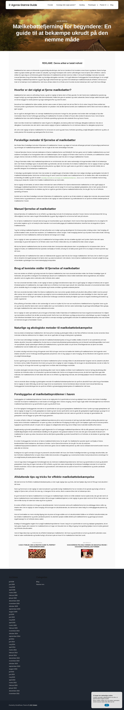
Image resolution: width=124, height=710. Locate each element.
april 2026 (12, 590)
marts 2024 (13, 650)
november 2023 (14, 661)
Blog (111, 5)
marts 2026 (13, 593)
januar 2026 (13, 598)
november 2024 (14, 631)
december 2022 (14, 691)
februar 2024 (13, 653)
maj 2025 (12, 620)
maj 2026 (12, 587)
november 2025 (14, 603)
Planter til (103, 5)
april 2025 (12, 623)
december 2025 (14, 601)
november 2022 (14, 693)
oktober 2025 (13, 606)
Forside (50, 5)
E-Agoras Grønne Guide (18, 5)
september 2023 (14, 666)
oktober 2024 (13, 633)
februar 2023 (13, 685)
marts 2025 (13, 625)
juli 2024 (11, 639)
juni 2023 (12, 674)
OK (107, 705)
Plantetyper (92, 5)
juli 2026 (11, 582)
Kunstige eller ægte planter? (66, 5)
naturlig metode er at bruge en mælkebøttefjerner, (58, 178)
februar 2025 (13, 628)
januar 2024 (13, 655)
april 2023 (12, 680)
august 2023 (13, 669)
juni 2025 (12, 617)
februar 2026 (13, 595)
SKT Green (33, 705)
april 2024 (12, 647)
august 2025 (13, 612)
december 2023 (14, 658)
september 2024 (14, 636)
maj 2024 (12, 644)
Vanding (82, 5)
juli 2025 (11, 614)
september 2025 (14, 609)
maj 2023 (12, 677)
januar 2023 (13, 688)
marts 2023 (13, 683)
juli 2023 (11, 672)
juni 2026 (12, 584)
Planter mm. (40, 584)
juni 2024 (12, 642)
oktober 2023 (13, 663)
